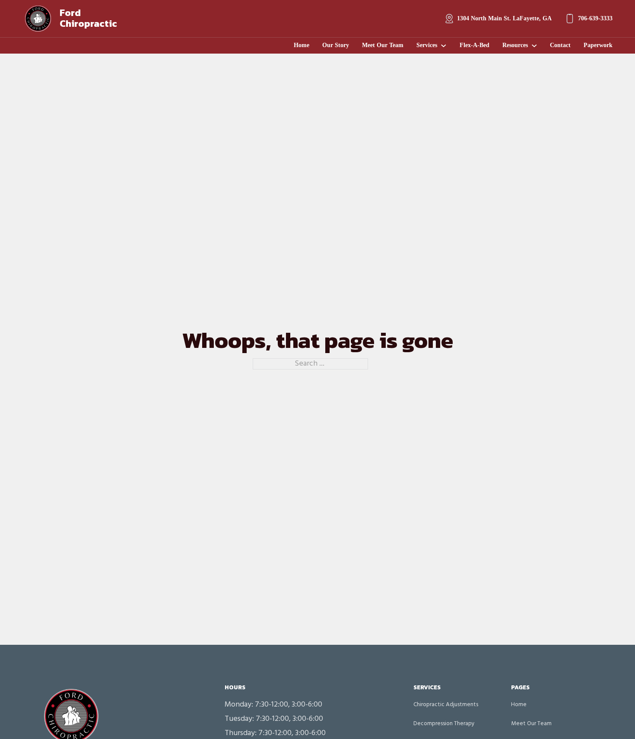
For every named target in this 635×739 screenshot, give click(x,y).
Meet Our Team (382, 45)
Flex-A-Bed (474, 45)
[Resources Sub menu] (534, 46)
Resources (515, 45)
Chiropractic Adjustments (445, 704)
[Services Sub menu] (444, 46)
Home (301, 45)
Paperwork (598, 45)
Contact (560, 45)
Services (426, 45)
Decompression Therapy (444, 723)
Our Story (335, 45)
